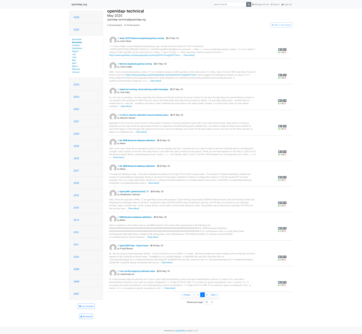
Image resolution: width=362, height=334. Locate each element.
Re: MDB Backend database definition (137, 140)
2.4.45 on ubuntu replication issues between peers (144, 115)
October (76, 45)
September (77, 48)
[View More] (189, 55)
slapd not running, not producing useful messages (143, 89)
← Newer (186, 295)
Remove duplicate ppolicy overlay (135, 64)
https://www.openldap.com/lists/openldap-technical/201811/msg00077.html (161, 75)
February (76, 69)
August (75, 51)
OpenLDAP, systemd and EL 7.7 (134, 191)
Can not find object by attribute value (137, 271)
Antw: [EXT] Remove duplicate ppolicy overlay (141, 38)
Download (87, 316)
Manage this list (261, 4)
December (77, 39)
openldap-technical (125, 11)
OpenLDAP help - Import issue (133, 245)
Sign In (276, 4)
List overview (87, 306)
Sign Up (288, 4)
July (74, 54)
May (74, 60)
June (74, 57)
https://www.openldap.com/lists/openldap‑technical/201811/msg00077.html (144, 55)
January (75, 72)
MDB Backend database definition (135, 217)
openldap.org (79, 4)
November (77, 42)
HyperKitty (181, 330)
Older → (214, 295)
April (74, 63)
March (75, 66)
